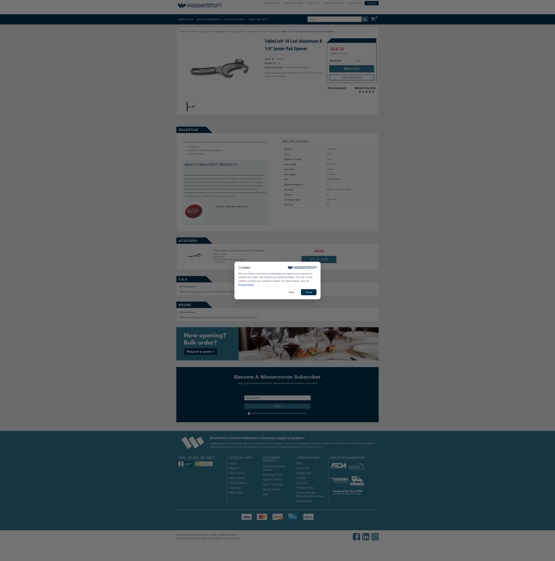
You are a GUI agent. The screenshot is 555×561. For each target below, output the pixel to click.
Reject (292, 292)
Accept (309, 292)
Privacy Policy (246, 285)
